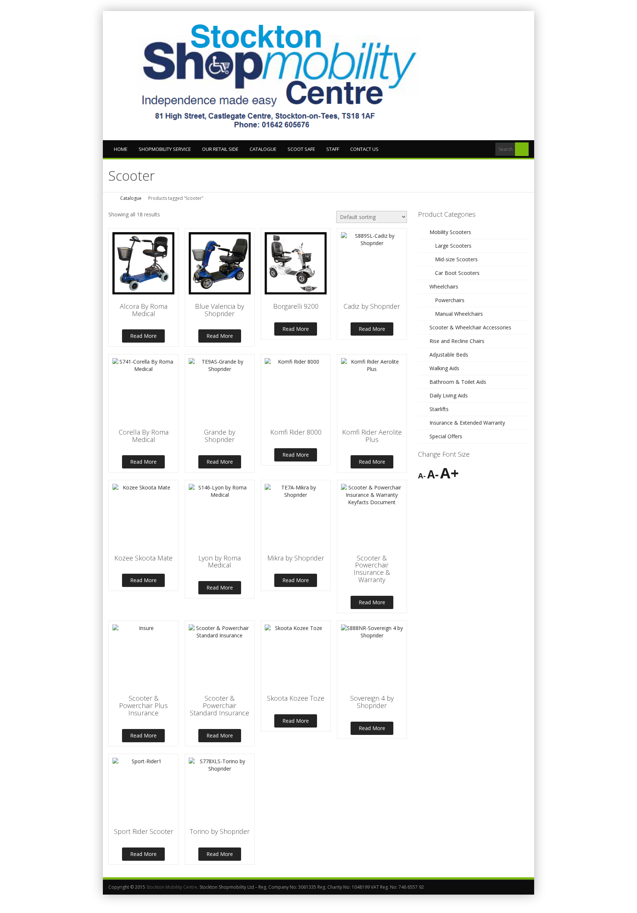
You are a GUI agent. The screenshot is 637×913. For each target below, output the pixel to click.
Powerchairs (449, 300)
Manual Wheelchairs (459, 313)
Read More (143, 335)
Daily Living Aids (448, 395)
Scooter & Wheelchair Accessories (470, 327)
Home (121, 149)
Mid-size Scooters (456, 259)
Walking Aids (444, 368)
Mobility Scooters (450, 232)
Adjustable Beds (448, 354)
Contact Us (364, 149)
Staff (332, 149)
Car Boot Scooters (457, 272)
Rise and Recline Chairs (456, 340)
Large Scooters (453, 245)
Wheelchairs (443, 286)
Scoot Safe (301, 149)
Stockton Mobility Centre (171, 887)
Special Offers (445, 436)
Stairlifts (439, 409)
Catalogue (263, 149)
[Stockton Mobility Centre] (281, 75)
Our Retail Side (220, 149)
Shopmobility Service (165, 149)
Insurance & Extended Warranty (467, 422)
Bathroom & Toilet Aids (457, 381)
